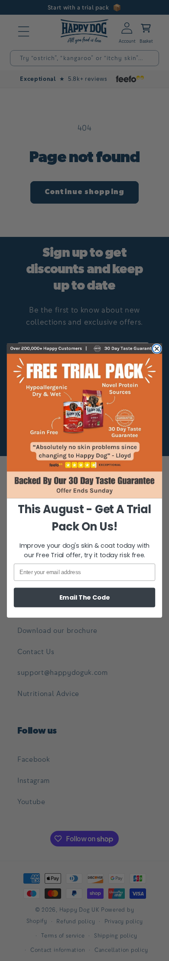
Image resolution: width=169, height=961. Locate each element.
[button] (84, 420)
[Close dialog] (157, 349)
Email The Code (84, 597)
